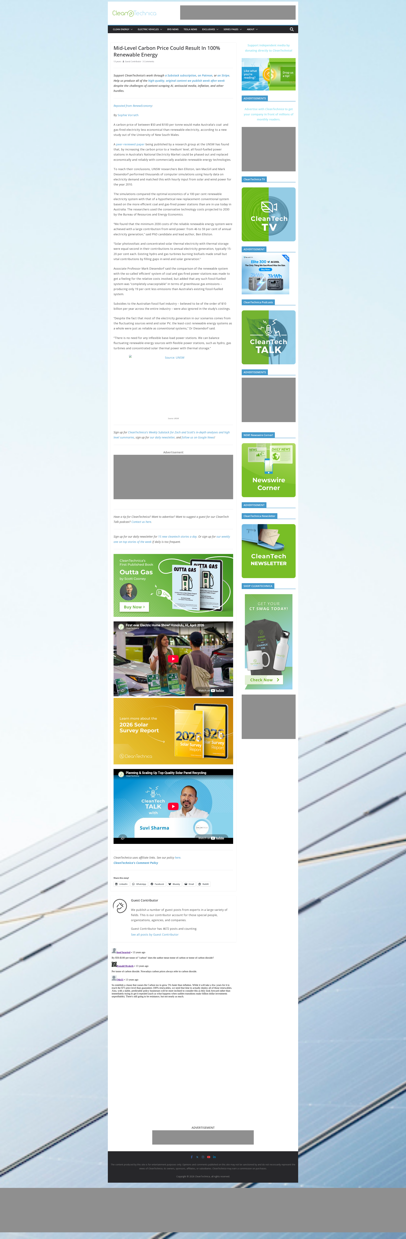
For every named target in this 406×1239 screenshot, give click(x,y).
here (177, 857)
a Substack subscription (180, 75)
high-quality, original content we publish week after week (186, 81)
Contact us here (141, 522)
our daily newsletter (162, 437)
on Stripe (223, 75)
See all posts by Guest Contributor (155, 934)
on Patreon (205, 75)
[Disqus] (173, 986)
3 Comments (148, 61)
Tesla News (190, 29)
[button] (131, 29)
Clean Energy (121, 29)
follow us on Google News (198, 437)
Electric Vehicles (148, 29)
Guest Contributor (133, 61)
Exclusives (208, 29)
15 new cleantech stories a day (177, 536)
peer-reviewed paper (130, 144)
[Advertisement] (238, 12)
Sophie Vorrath (128, 115)
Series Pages (231, 29)
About (250, 29)
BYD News (173, 29)
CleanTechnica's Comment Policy (136, 863)
